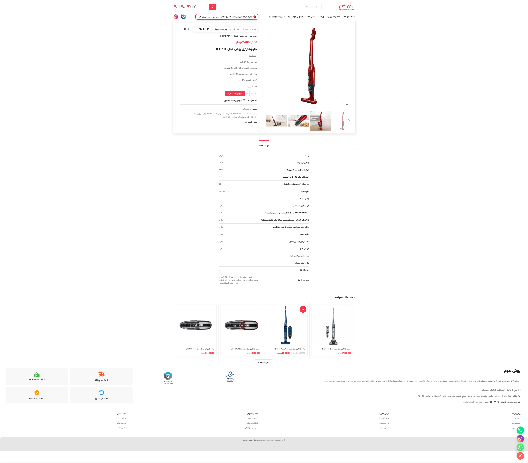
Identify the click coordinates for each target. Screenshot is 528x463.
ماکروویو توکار (253, 418)
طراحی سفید (384, 428)
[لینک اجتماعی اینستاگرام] (246, 122)
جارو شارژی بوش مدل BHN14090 (200, 349)
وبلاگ (124, 418)
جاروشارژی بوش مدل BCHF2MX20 (290, 349)
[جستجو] (212, 7)
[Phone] (520, 430)
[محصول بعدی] (182, 29)
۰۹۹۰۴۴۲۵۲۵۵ (499, 402)
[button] (349, 120)
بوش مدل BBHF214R (240, 114)
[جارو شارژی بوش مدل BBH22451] (332, 325)
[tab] (264, 144)
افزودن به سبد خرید (235, 93)
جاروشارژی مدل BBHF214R (234, 117)
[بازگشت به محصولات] (185, 29)
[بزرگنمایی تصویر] (347, 103)
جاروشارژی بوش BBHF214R (218, 114)
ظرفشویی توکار (252, 423)
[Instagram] (520, 438)
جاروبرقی (245, 29)
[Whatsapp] (520, 447)
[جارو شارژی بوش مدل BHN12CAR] (241, 325)
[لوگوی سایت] (346, 7)
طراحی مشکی (384, 418)
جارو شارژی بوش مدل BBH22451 (336, 349)
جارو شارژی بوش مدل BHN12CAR (245, 349)
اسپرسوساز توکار (251, 428)
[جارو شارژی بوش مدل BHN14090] (196, 325)
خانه (254, 29)
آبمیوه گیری (516, 428)
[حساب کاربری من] (195, 7)
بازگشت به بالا (262, 362)
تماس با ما (122, 428)
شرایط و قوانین (121, 423)
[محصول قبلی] (188, 29)
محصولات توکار (252, 413)
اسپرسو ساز (515, 423)
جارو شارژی (234, 29)
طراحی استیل (384, 423)
